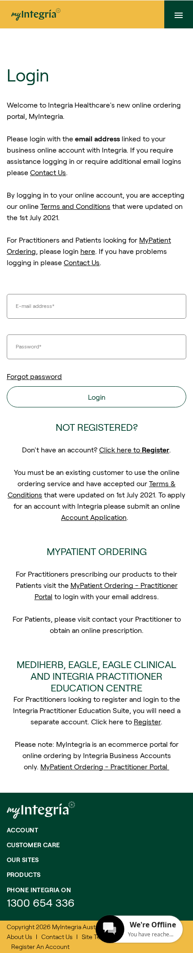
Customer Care (33, 845)
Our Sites (23, 859)
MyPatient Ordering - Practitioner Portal (104, 766)
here (87, 251)
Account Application (94, 517)
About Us (19, 936)
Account (22, 830)
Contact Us (48, 172)
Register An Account (40, 946)
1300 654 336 (41, 902)
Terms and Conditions (75, 206)
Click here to (134, 449)
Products (23, 874)
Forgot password (34, 376)
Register (147, 721)
